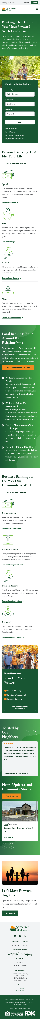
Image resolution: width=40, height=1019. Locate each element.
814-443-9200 (20, 988)
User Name (9, 99)
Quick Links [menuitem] (20, 959)
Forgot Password (10, 132)
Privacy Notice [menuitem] (10, 1002)
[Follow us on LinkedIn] (14, 936)
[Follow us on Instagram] (25, 936)
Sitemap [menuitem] (24, 1004)
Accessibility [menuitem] (17, 1004)
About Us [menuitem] (20, 962)
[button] (35, 732)
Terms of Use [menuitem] (30, 1002)
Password (8, 109)
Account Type (10, 90)
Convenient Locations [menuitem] (20, 965)
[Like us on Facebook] (20, 936)
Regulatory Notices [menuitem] (20, 1002)
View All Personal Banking (16, 163)
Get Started (10, 913)
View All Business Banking (16, 492)
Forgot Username (11, 128)
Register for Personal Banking (14, 135)
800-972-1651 (20, 990)
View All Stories (12, 796)
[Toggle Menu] (37, 9)
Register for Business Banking (14, 138)
